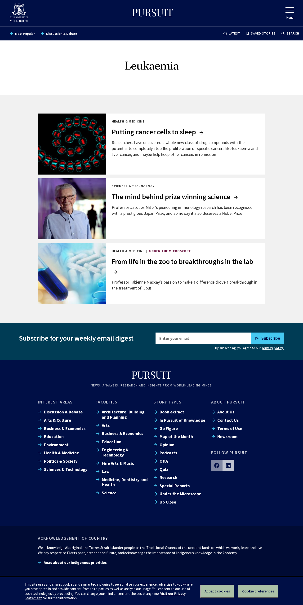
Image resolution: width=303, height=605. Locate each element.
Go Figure (169, 428)
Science (109, 492)
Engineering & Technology (115, 452)
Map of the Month (176, 436)
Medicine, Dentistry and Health (125, 482)
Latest (234, 33)
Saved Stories (263, 33)
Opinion (167, 444)
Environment (56, 444)
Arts (106, 425)
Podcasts (168, 453)
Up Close (168, 502)
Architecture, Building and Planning (123, 414)
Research (168, 477)
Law (106, 471)
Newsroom (227, 436)
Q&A (164, 461)
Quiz (164, 469)
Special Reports (175, 485)
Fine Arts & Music (118, 463)
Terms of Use (229, 428)
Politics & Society (60, 461)
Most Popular (25, 33)
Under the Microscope (180, 493)
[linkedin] (228, 465)
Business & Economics (64, 428)
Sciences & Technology (65, 469)
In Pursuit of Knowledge (182, 420)
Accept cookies (217, 591)
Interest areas (55, 402)
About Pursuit (228, 402)
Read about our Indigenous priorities (75, 562)
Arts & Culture (57, 420)
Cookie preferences (258, 591)
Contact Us (228, 420)
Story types (167, 402)
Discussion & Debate (61, 33)
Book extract (172, 412)
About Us (225, 412)
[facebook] (217, 465)
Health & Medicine (61, 453)
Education (54, 436)
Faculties (106, 402)
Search (293, 33)
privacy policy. (273, 348)
